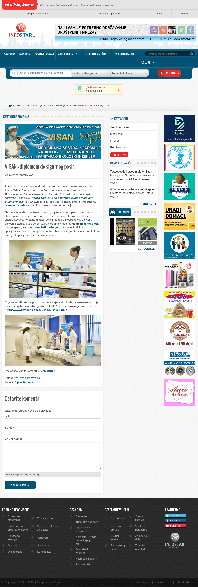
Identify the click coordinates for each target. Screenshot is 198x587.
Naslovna (9, 54)
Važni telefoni (45, 518)
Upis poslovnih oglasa (37, 13)
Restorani (81, 516)
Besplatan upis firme (109, 13)
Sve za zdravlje (140, 518)
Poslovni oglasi (44, 54)
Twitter (175, 515)
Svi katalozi (147, 248)
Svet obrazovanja (56, 105)
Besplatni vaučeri (96, 54)
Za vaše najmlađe (140, 547)
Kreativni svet (118, 147)
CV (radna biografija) (14, 518)
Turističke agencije (87, 521)
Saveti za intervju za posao (47, 527)
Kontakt (185, 13)
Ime (7, 415)
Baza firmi (25, 54)
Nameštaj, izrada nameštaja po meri (86, 540)
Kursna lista (44, 551)
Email (8, 427)
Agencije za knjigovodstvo (84, 529)
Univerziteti (47, 370)
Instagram (175, 525)
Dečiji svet (116, 133)
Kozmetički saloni (86, 558)
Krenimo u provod (117, 527)
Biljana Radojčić (24, 382)
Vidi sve (148, 204)
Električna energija (14, 537)
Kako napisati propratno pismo (18, 527)
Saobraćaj (43, 545)
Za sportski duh (142, 537)
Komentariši (13, 439)
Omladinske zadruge (83, 551)
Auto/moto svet (119, 127)
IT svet (114, 140)
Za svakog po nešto (119, 547)
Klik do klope (118, 518)
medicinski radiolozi (85, 223)
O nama (158, 13)
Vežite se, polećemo (141, 527)
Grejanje (13, 545)
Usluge (145, 62)
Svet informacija (124, 54)
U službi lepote (115, 537)
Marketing (184, 582)
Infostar (17, 105)
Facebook (175, 520)
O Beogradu (15, 551)
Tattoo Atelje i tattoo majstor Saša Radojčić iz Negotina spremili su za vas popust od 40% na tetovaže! (132, 175)
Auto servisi (83, 564)
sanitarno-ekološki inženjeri (41, 227)
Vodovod (42, 537)
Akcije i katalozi (68, 54)
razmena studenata (18, 205)
